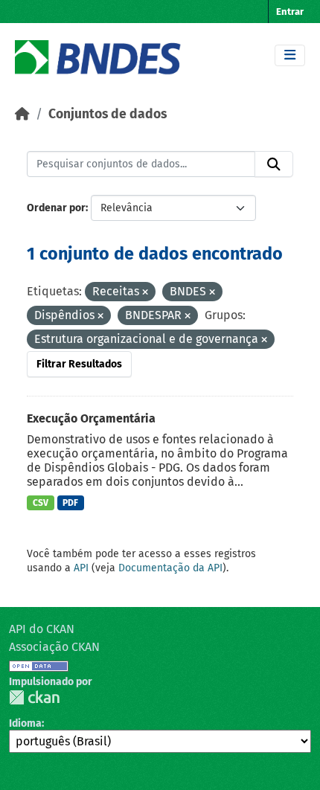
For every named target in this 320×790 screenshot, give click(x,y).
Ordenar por (56, 208)
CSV (40, 503)
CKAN (34, 697)
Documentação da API (170, 568)
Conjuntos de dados (107, 114)
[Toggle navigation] (290, 55)
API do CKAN (41, 629)
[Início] (22, 114)
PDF (70, 503)
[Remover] (145, 293)
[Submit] (274, 164)
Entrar (290, 11)
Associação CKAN (54, 647)
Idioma (25, 723)
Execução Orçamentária (91, 418)
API (81, 568)
